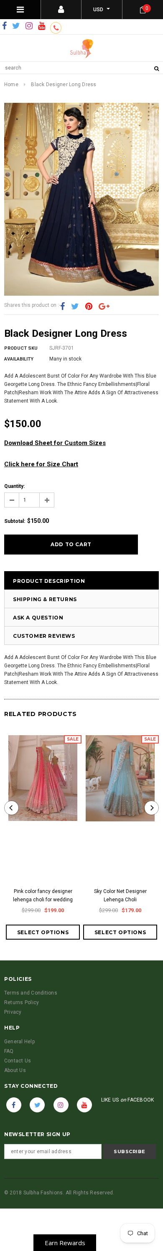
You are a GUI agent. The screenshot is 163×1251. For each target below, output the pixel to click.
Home (11, 84)
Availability (18, 359)
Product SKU (21, 348)
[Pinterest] (88, 306)
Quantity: (14, 486)
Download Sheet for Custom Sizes (55, 443)
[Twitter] (16, 26)
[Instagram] (29, 26)
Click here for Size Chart (41, 464)
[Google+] (104, 306)
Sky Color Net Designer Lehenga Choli (120, 895)
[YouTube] (41, 26)
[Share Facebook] (62, 306)
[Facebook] (4, 26)
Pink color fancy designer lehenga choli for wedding (43, 895)
